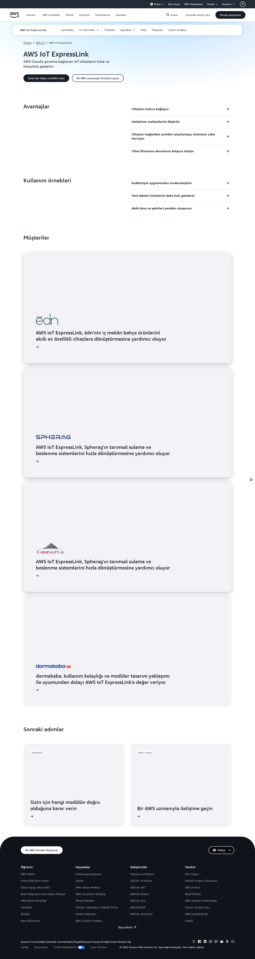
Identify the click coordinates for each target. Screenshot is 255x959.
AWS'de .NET (138, 887)
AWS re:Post (192, 887)
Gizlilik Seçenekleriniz (65, 947)
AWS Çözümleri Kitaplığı (91, 894)
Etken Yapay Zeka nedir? (35, 887)
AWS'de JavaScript (141, 914)
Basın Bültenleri (30, 920)
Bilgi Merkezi (193, 894)
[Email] (232, 942)
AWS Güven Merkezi (88, 887)
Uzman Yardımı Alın (197, 907)
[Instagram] (210, 942)
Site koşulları (41, 947)
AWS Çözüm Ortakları (89, 920)
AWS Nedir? (28, 874)
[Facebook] (199, 942)
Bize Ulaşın (192, 874)
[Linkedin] (205, 942)
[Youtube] (221, 942)
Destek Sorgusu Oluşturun (201, 880)
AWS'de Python (139, 894)
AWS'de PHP (138, 907)
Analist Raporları (86, 914)
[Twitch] (216, 942)
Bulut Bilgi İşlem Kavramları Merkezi (43, 894)
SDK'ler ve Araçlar (141, 880)
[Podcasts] (227, 942)
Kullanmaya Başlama (88, 874)
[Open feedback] (251, 479)
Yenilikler (26, 907)
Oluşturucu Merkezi (142, 874)
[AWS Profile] (242, 4)
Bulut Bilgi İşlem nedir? (35, 880)
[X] (194, 942)
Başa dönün (125, 927)
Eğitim (80, 880)
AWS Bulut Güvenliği (33, 900)
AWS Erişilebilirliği (196, 914)
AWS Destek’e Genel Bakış (201, 900)
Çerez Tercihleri (98, 947)
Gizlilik (24, 947)
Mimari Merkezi (85, 900)
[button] (51, 15)
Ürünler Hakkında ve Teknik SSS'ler (97, 907)
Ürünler (27, 42)
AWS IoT (40, 42)
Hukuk (189, 920)
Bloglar (25, 914)
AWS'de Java (138, 900)
